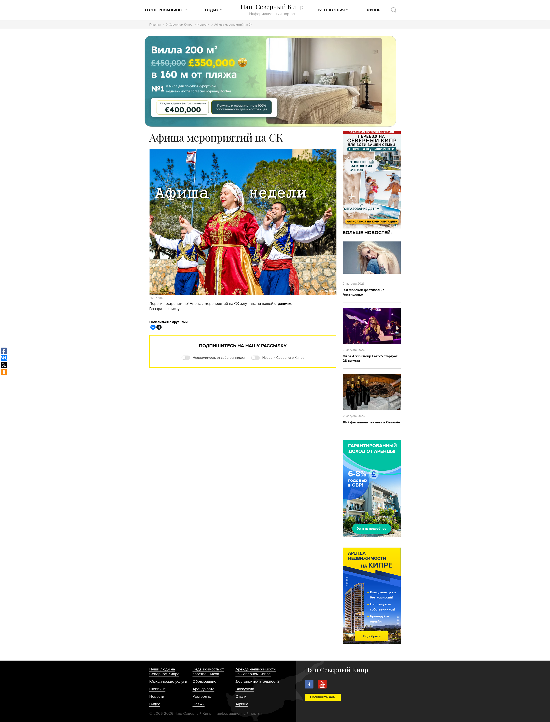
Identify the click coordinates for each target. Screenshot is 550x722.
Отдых (212, 10)
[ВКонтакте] (153, 327)
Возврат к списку (164, 309)
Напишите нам (323, 697)
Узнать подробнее (371, 529)
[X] (159, 327)
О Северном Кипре (164, 10)
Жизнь (373, 10)
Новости (203, 24)
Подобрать (371, 636)
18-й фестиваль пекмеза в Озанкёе (371, 422)
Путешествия (330, 10)
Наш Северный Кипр (272, 9)
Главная (155, 24)
